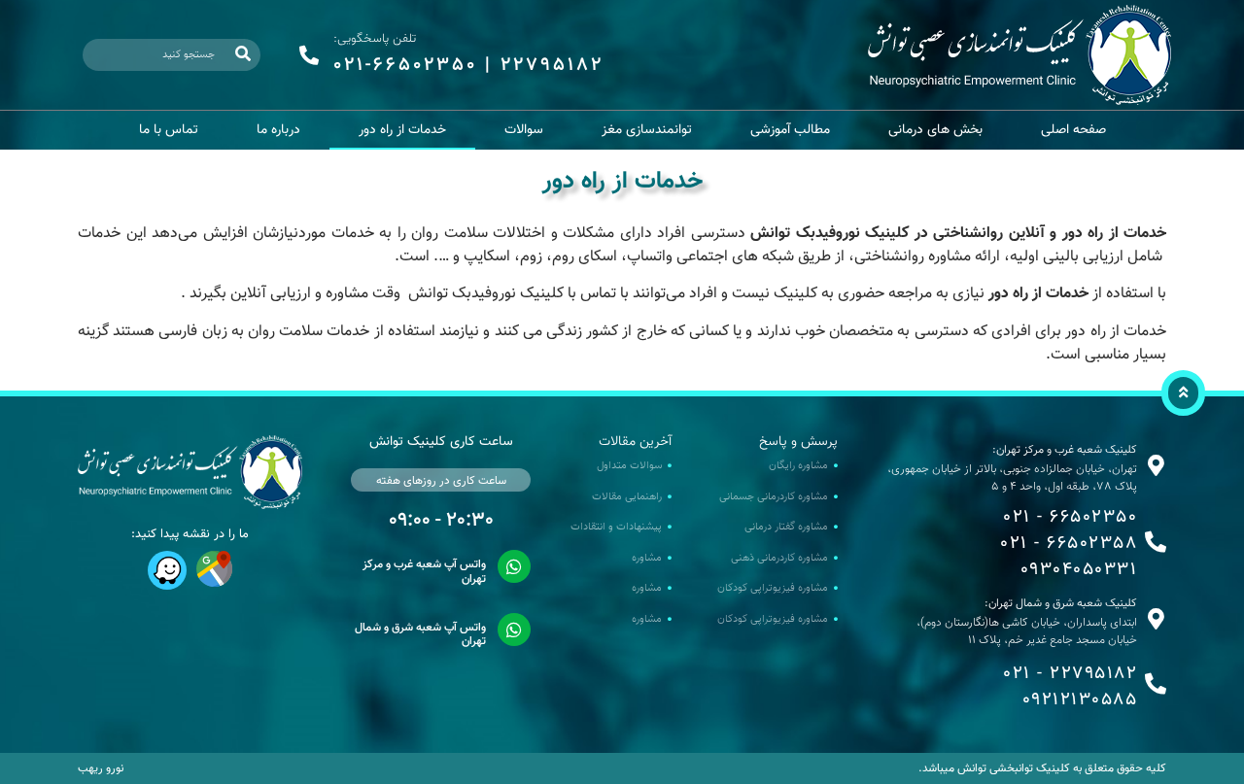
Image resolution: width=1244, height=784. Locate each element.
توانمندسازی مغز (647, 130)
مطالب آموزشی (790, 130)
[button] (1183, 393)
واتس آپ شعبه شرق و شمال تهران (420, 634)
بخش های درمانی (935, 130)
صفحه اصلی (1073, 130)
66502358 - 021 (1068, 544)
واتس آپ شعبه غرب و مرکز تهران (424, 571)
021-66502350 (405, 65)
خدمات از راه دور (402, 130)
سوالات (523, 130)
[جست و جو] (242, 55)
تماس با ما (168, 130)
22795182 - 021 (1070, 674)
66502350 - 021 (1070, 517)
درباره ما (278, 130)
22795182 (552, 65)
